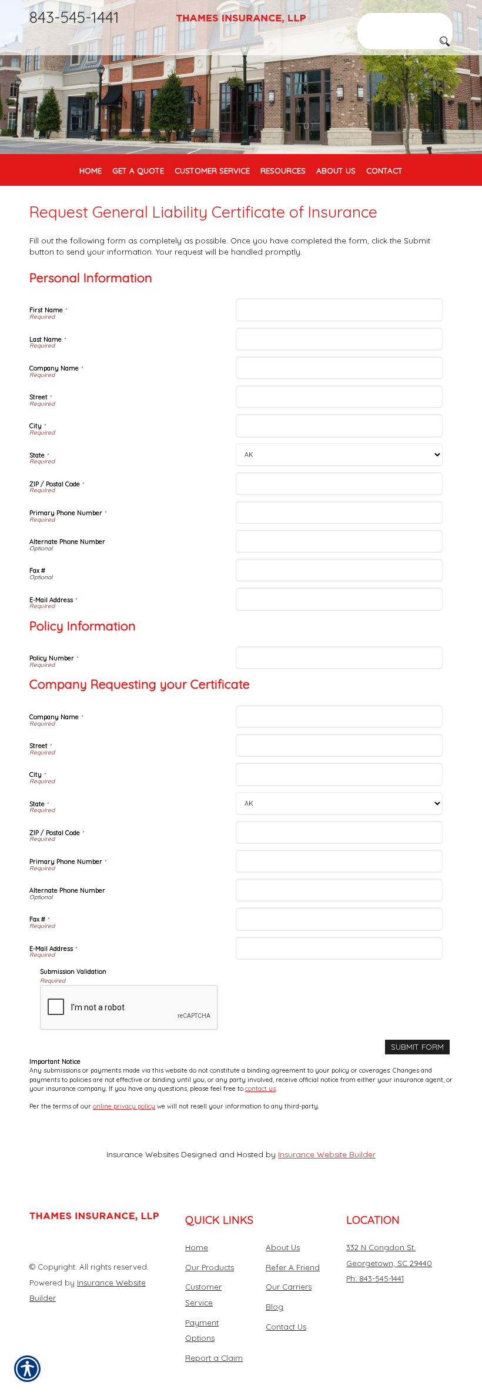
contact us (260, 1088)
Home (196, 1247)
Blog (274, 1306)
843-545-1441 (74, 17)
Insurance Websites (142, 1154)
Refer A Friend (293, 1267)
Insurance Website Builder (327, 1154)
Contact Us (286, 1326)
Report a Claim (214, 1358)
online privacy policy (124, 1106)
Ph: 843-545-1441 (375, 1278)
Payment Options (202, 1330)
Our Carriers (289, 1286)
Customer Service (203, 1294)
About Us (283, 1247)
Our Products (209, 1267)
